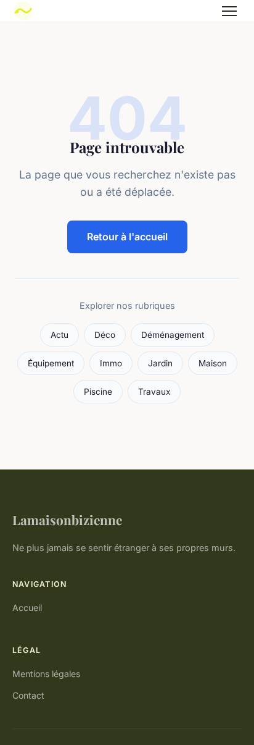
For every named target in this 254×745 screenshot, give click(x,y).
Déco (104, 335)
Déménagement (172, 335)
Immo (111, 363)
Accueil (27, 607)
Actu (59, 335)
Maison (213, 363)
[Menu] (229, 11)
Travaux (154, 392)
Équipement (51, 363)
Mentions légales (46, 673)
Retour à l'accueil (127, 236)
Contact (28, 695)
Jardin (160, 363)
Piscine (98, 392)
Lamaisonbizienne (67, 519)
